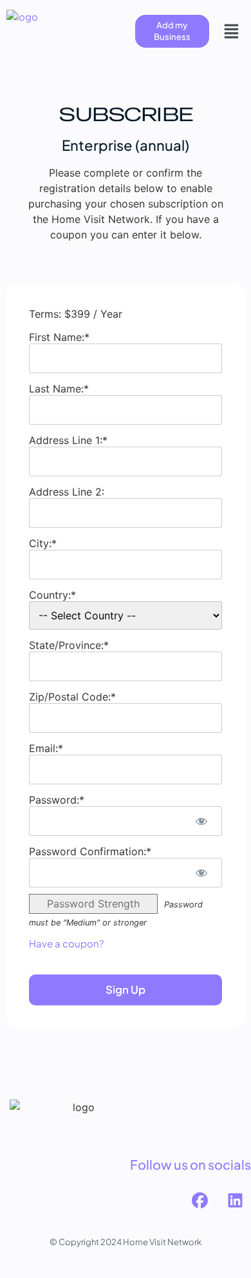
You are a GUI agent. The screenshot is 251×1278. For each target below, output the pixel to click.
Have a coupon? (66, 943)
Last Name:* (59, 388)
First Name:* (59, 337)
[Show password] (201, 821)
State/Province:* (69, 645)
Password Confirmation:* (90, 851)
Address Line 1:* (68, 440)
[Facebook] (199, 1200)
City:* (43, 543)
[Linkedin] (235, 1200)
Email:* (46, 748)
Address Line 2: (66, 491)
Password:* (56, 799)
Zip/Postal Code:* (72, 696)
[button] (232, 31)
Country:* (52, 594)
